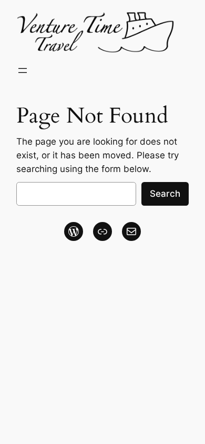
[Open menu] (22, 70)
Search (165, 193)
